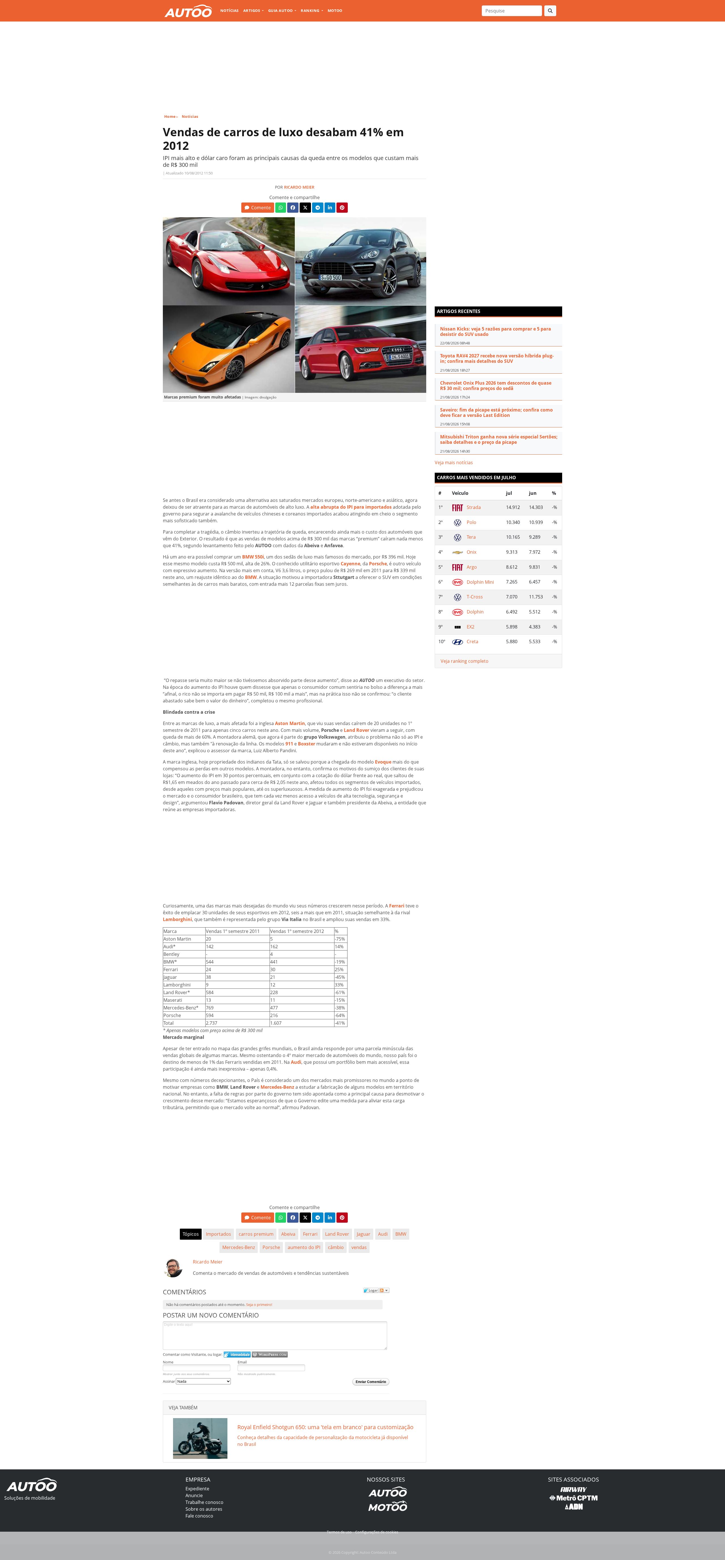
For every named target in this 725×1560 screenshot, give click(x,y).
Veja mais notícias (454, 462)
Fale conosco (199, 1516)
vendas (359, 1247)
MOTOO (335, 10)
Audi (383, 1234)
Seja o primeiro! (259, 1304)
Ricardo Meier (299, 187)
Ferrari (310, 1234)
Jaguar (363, 1234)
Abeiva (288, 1234)
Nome (168, 1362)
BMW (400, 1234)
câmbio (336, 1247)
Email (242, 1362)
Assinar (169, 1381)
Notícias (229, 10)
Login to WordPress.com (270, 1354)
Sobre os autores (203, 1509)
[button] (257, 208)
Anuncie (194, 1495)
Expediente (197, 1489)
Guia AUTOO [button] (281, 10)
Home (170, 116)
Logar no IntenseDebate (237, 1354)
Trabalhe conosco (204, 1502)
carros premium (256, 1234)
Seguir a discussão (384, 1290)
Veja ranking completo (465, 661)
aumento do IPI (304, 1247)
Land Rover (337, 1234)
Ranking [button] (310, 10)
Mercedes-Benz (238, 1247)
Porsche (271, 1247)
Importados (218, 1234)
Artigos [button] (252, 10)
